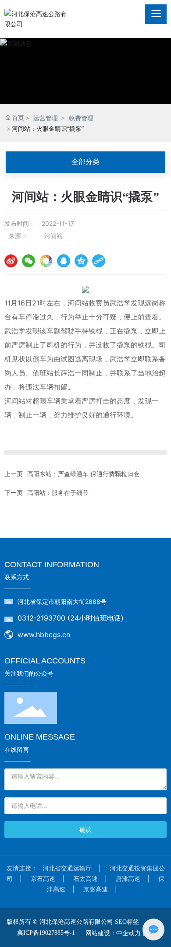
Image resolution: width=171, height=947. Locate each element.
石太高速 (85, 878)
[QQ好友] (63, 260)
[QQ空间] (81, 260)
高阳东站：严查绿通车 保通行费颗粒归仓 (83, 473)
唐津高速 (128, 878)
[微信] (28, 260)
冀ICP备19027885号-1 (46, 932)
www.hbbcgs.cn (44, 634)
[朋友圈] (46, 260)
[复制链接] (98, 260)
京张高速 (95, 889)
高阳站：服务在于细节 (58, 492)
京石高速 (43, 878)
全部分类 (85, 161)
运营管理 (45, 118)
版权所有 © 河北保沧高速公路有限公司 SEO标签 (73, 922)
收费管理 (81, 118)
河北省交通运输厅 (67, 868)
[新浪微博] (11, 260)
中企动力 (128, 932)
